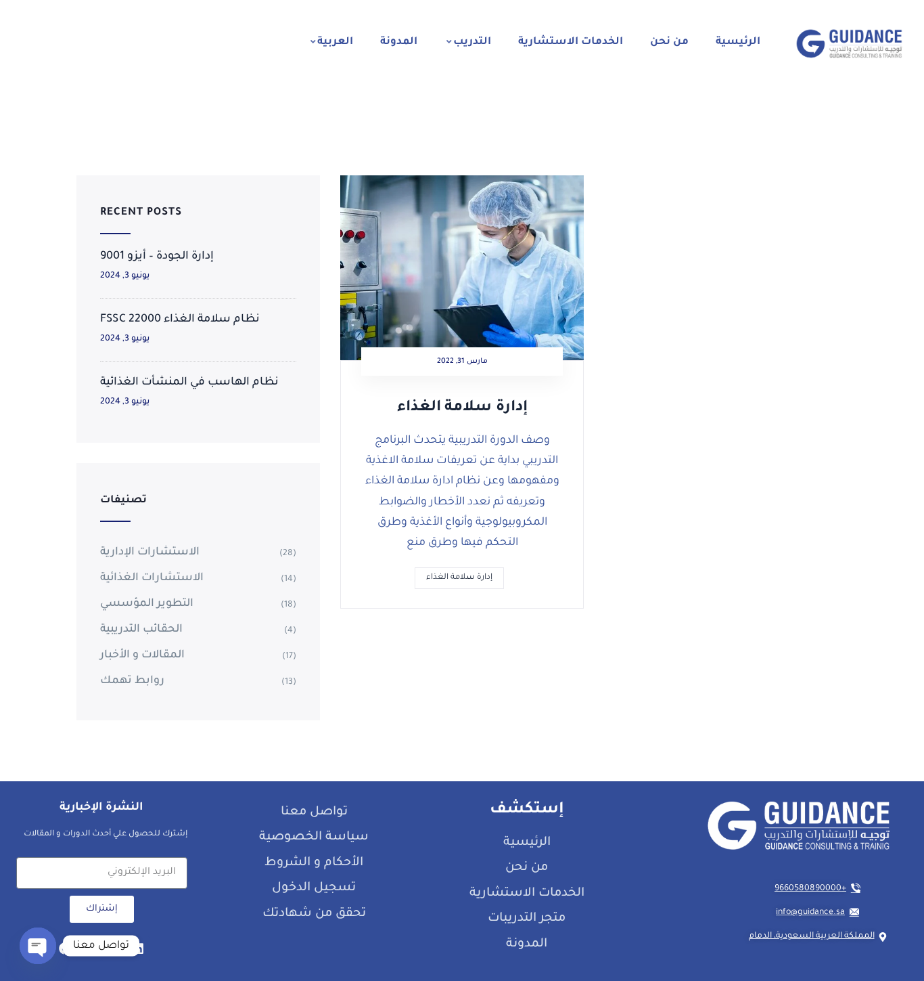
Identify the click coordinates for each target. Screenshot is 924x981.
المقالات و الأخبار (142, 655)
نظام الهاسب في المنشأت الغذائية (189, 382)
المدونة (398, 42)
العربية (335, 42)
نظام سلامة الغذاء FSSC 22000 (180, 319)
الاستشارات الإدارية (150, 552)
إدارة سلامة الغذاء (462, 408)
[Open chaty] (38, 946)
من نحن (669, 42)
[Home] (849, 44)
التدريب (472, 42)
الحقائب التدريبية (141, 630)
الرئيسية (738, 42)
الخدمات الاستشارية (570, 42)
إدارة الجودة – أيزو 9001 (157, 256)
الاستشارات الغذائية (152, 578)
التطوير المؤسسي (146, 604)
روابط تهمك (132, 681)
